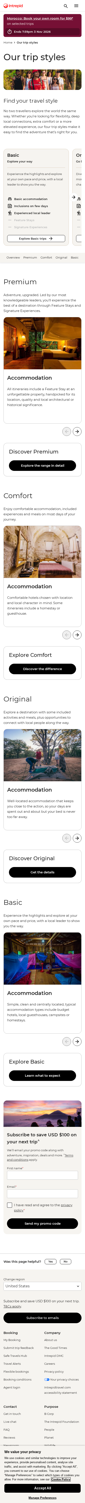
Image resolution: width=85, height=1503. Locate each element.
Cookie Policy (60, 1479)
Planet (49, 1437)
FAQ (6, 1429)
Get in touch (12, 1414)
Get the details (42, 872)
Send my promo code (43, 1223)
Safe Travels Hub (15, 1355)
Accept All (42, 1488)
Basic (74, 257)
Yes (50, 1261)
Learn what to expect (42, 1075)
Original (61, 257)
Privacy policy (54, 1371)
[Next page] (73, 197)
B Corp (49, 1414)
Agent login (11, 1387)
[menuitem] (13, 5)
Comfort (46, 257)
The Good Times (55, 1348)
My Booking (11, 1340)
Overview (13, 257)
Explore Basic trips (32, 238)
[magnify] (66, 5)
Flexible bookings (16, 1371)
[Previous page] (66, 431)
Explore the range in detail (42, 465)
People (49, 1429)
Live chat (9, 1421)
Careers (49, 1363)
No (66, 1261)
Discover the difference (42, 669)
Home (7, 42)
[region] (42, 302)
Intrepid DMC (53, 1355)
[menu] (76, 5)
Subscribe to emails (42, 1318)
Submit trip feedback (18, 1348)
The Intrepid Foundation (61, 1421)
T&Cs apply (12, 1306)
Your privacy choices (64, 1379)
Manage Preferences (42, 1497)
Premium (30, 257)
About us (50, 1340)
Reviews (9, 1437)
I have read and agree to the (43, 1207)
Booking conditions (17, 1379)
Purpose (51, 1407)
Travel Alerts (12, 1363)
